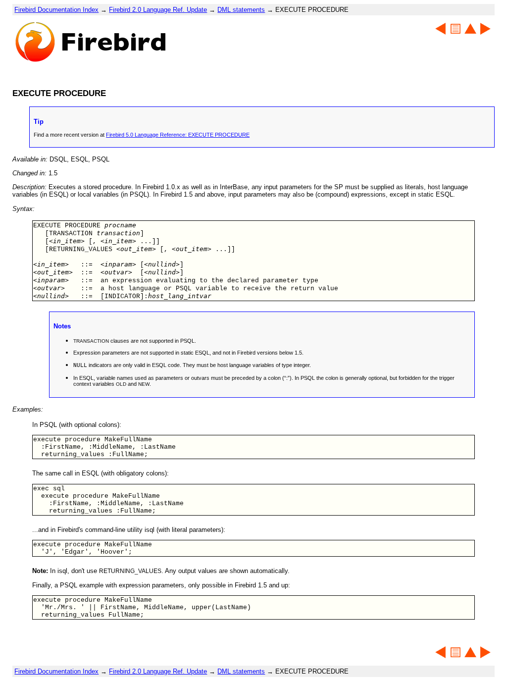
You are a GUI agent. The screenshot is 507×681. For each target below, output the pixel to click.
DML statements (241, 9)
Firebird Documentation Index (56, 9)
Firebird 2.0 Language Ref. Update (158, 9)
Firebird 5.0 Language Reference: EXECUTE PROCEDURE (178, 135)
